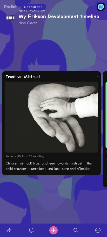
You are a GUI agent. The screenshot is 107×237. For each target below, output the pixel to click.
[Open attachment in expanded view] (51, 117)
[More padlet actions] (98, 230)
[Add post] (53, 230)
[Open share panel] (9, 230)
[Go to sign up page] (101, 7)
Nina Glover (28, 11)
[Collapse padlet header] (82, 16)
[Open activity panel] (31, 230)
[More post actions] (94, 77)
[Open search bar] (76, 230)
